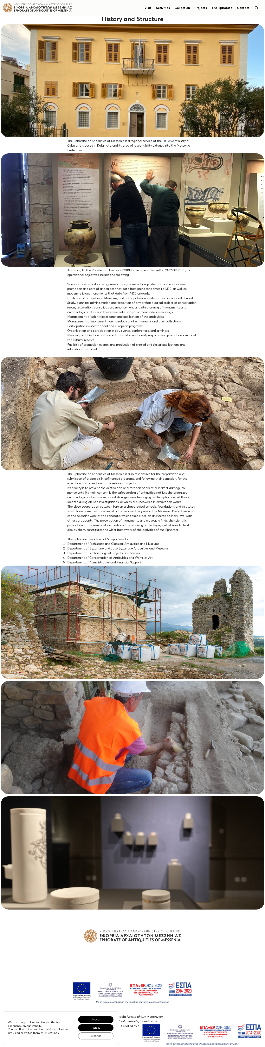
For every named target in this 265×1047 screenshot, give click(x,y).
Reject (96, 1027)
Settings (96, 1036)
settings (53, 1033)
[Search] (256, 7)
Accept (95, 1019)
